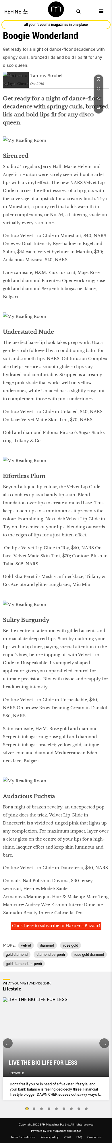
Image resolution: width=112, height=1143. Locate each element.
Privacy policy (49, 1137)
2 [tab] (34, 1108)
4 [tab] (49, 1108)
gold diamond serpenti (24, 964)
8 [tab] (79, 1108)
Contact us (94, 1137)
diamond (47, 945)
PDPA (67, 1137)
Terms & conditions (23, 1137)
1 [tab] (26, 1108)
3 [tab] (41, 1108)
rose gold (70, 945)
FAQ (79, 1137)
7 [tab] (71, 1108)
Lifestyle (12, 988)
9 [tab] (86, 1108)
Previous (8, 1043)
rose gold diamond (89, 954)
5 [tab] (56, 1108)
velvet (26, 945)
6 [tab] (64, 1108)
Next (104, 1043)
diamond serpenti (50, 954)
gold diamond (17, 954)
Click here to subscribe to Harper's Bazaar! (56, 925)
